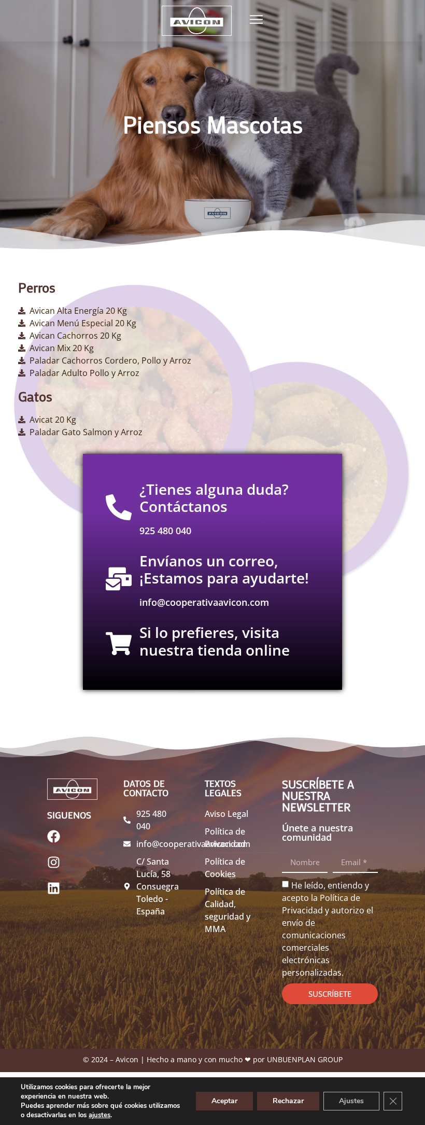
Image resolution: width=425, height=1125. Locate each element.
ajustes (99, 1115)
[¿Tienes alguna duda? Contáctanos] (119, 507)
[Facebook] (60, 843)
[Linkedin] (60, 895)
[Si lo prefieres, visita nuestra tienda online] (119, 644)
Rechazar (288, 1101)
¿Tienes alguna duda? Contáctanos (214, 498)
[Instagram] (60, 869)
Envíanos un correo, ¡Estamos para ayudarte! (224, 569)
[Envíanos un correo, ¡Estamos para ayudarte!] (119, 579)
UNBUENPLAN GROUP (305, 1059)
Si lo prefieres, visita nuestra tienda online (214, 641)
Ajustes (351, 1101)
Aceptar (224, 1101)
